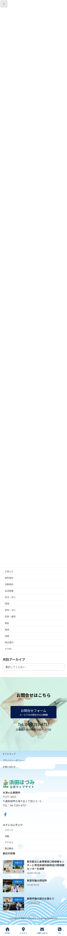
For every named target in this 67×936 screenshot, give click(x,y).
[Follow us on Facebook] (5, 814)
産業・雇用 (10, 616)
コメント (9, 829)
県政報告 (9, 577)
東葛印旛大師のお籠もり (40, 898)
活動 (7, 836)
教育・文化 (10, 610)
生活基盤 (9, 590)
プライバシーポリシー (13, 760)
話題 (7, 636)
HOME (7, 933)
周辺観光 (9, 848)
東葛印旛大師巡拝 (37, 880)
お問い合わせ (9, 766)
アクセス (9, 842)
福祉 (7, 623)
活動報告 (9, 584)
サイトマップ (9, 753)
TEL (59, 933)
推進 (7, 629)
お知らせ (9, 571)
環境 (7, 603)
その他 (8, 648)
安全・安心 (10, 597)
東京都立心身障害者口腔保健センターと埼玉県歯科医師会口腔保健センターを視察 (45, 865)
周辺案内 (9, 642)
